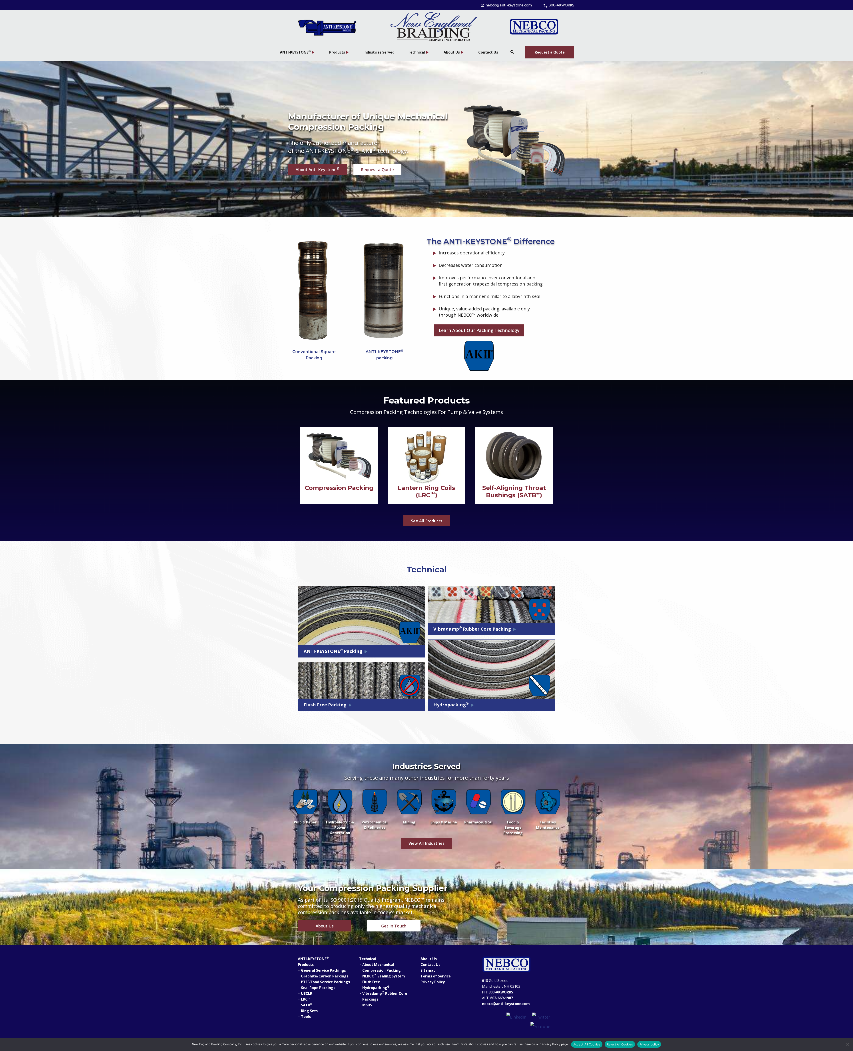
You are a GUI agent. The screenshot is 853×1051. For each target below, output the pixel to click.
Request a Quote (550, 52)
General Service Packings (323, 970)
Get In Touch (393, 926)
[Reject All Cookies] (847, 1044)
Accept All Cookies (586, 1044)
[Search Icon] (512, 52)
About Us (325, 926)
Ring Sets (309, 1010)
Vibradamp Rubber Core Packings (384, 996)
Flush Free (371, 981)
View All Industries (426, 843)
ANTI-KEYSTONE (313, 958)
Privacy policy (649, 1044)
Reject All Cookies (620, 1044)
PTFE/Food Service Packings (325, 981)
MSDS (367, 1005)
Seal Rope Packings (318, 987)
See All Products (426, 521)
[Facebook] (516, 1016)
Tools (306, 1016)
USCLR (306, 993)
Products (306, 964)
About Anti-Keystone (317, 169)
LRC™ (305, 999)
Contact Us (430, 964)
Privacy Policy (433, 981)
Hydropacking (376, 987)
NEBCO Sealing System (383, 976)
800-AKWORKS (501, 992)
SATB (307, 1004)
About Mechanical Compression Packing (381, 967)
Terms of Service (436, 976)
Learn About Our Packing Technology (479, 330)
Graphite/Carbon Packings (324, 976)
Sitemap (428, 970)
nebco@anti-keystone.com (506, 1003)
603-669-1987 (501, 997)
